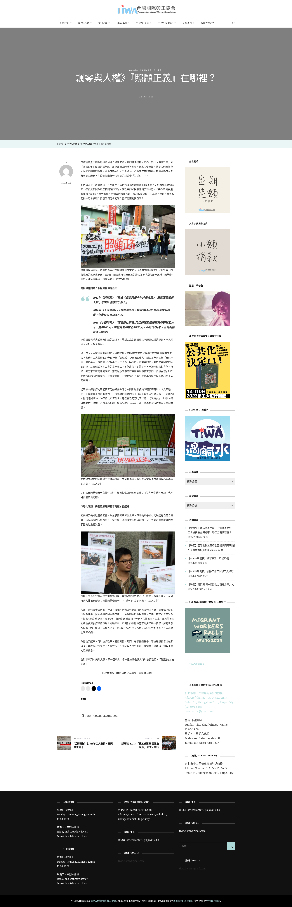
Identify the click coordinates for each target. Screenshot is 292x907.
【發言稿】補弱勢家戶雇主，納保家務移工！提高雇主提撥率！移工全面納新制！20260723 (210, 532)
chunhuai (66, 183)
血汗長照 (158, 70)
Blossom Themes (182, 900)
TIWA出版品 (142, 22)
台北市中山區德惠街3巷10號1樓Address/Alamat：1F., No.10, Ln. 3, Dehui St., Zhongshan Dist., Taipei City (209, 697)
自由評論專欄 (146, 70)
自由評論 (107, 715)
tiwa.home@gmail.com (199, 711)
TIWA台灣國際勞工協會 (103, 900)
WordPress (213, 900)
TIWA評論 (133, 70)
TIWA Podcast (166, 22)
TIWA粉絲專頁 (197, 663)
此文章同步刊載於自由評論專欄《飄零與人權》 (127, 673)
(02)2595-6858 (193, 706)
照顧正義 (96, 715)
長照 (115, 715)
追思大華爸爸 (208, 22)
